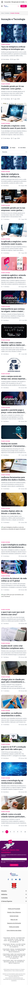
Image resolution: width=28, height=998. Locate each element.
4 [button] (17, 831)
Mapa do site (14, 919)
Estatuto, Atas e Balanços (14, 912)
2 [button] (10, 831)
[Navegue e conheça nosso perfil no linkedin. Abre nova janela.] (19, 879)
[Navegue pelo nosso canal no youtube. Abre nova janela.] (16, 879)
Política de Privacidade (14, 908)
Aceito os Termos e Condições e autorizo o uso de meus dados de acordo (14, 862)
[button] (2, 6)
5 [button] (21, 831)
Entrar (23, 6)
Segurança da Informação (14, 923)
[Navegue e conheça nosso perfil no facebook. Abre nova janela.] (8, 879)
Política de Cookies (14, 927)
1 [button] (6, 831)
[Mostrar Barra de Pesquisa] (18, 6)
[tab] (4, 147)
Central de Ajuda (14, 916)
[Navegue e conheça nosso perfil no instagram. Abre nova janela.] (12, 879)
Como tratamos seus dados (14, 930)
